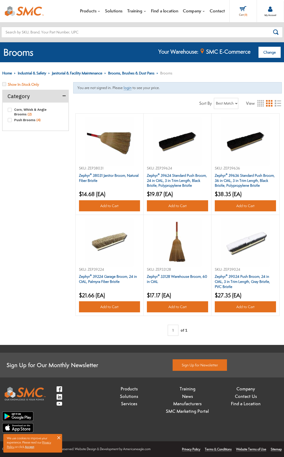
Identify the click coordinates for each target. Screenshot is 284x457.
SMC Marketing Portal (187, 411)
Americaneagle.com (137, 449)
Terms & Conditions (218, 449)
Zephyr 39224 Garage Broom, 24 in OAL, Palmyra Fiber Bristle (108, 279)
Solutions (129, 396)
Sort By (205, 103)
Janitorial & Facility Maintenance (77, 73)
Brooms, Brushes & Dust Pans (131, 73)
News (187, 396)
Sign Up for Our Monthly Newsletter (52, 365)
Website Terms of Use (251, 449)
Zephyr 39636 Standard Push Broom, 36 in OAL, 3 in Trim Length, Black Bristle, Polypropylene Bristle (245, 180)
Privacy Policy (191, 449)
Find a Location (246, 403)
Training (187, 388)
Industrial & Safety (32, 73)
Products (129, 388)
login (128, 87)
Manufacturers (187, 403)
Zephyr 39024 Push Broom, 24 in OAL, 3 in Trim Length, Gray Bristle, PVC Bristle (242, 281)
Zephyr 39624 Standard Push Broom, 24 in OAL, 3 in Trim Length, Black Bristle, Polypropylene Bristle (177, 180)
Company (246, 388)
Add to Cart (109, 205)
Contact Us (246, 396)
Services (129, 403)
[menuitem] (90, 11)
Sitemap (276, 449)
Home (7, 73)
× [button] (59, 437)
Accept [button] (29, 447)
